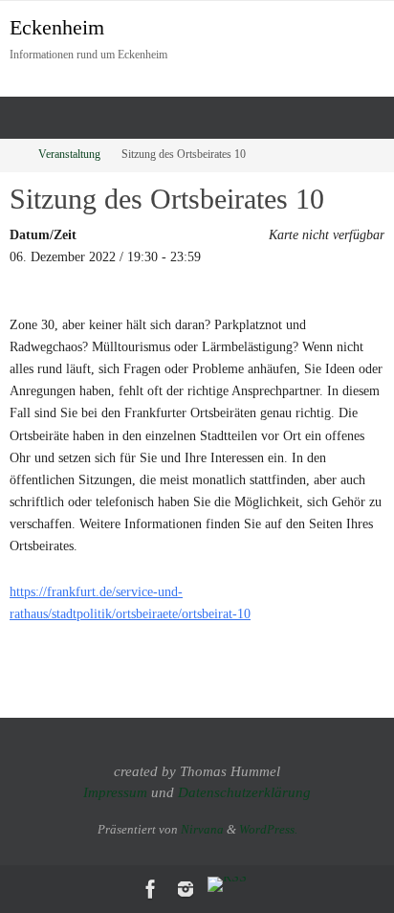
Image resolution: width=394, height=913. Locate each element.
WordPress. (268, 829)
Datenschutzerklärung (244, 792)
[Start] (12, 154)
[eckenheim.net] (185, 889)
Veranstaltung (69, 154)
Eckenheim (57, 27)
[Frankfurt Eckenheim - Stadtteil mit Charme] (151, 889)
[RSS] (227, 884)
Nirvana (202, 829)
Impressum (115, 792)
